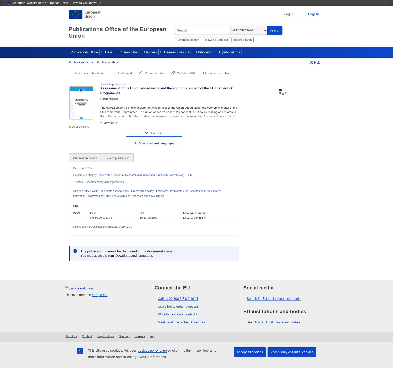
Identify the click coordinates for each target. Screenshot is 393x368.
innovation (79, 195)
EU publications (228, 52)
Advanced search (188, 39)
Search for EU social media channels (273, 298)
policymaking (96, 195)
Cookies (139, 336)
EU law (106, 52)
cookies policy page (152, 350)
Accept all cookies (250, 352)
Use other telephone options (178, 306)
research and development (148, 195)
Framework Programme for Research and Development (189, 190)
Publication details (85, 158)
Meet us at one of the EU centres (181, 322)
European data (126, 52)
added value (91, 190)
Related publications (117, 158)
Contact (87, 336)
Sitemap (124, 336)
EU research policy (143, 190)
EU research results (174, 52)
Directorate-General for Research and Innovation (126, 175)
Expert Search (242, 39)
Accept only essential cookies (291, 352)
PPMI (189, 175)
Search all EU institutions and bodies (273, 322)
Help (317, 62)
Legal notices (105, 336)
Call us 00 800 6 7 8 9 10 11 (178, 298)
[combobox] (202, 30)
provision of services (118, 195)
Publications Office (84, 52)
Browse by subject (216, 39)
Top (152, 336)
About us (71, 336)
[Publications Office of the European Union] (85, 14)
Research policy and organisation (104, 181)
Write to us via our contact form (180, 314)
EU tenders (148, 52)
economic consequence (115, 190)
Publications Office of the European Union (117, 32)
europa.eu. (99, 295)
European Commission (169, 175)
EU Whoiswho (202, 52)
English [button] (313, 14)
